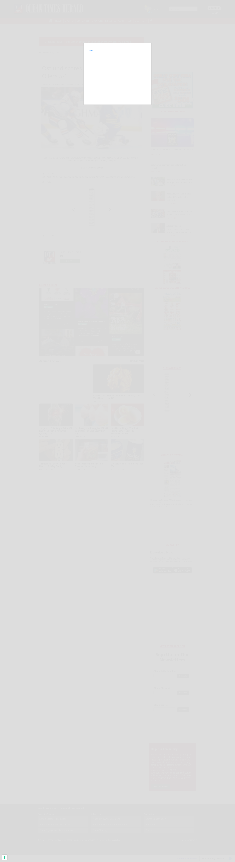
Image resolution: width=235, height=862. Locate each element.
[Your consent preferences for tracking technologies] (4, 857)
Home (90, 50)
